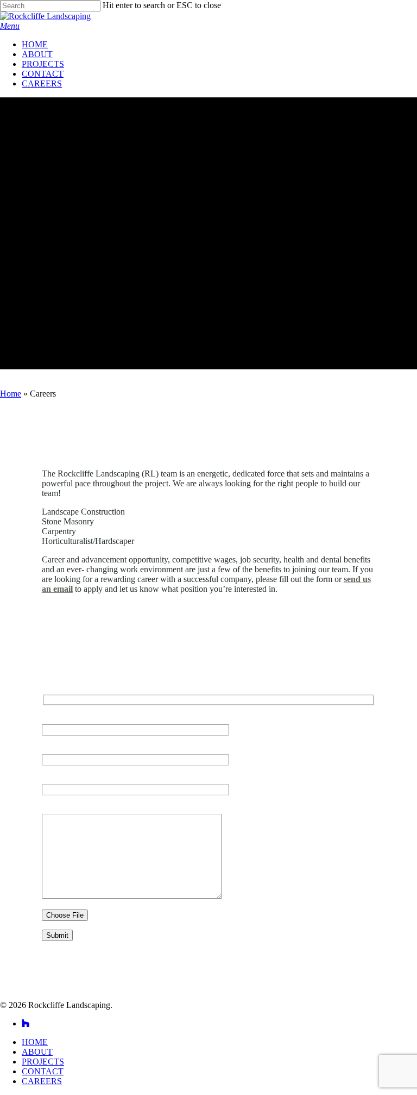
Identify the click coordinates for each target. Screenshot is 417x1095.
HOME (35, 1042)
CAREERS (42, 1081)
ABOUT (37, 1051)
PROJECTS (43, 1061)
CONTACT (43, 1071)
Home (10, 393)
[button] (10, 25)
